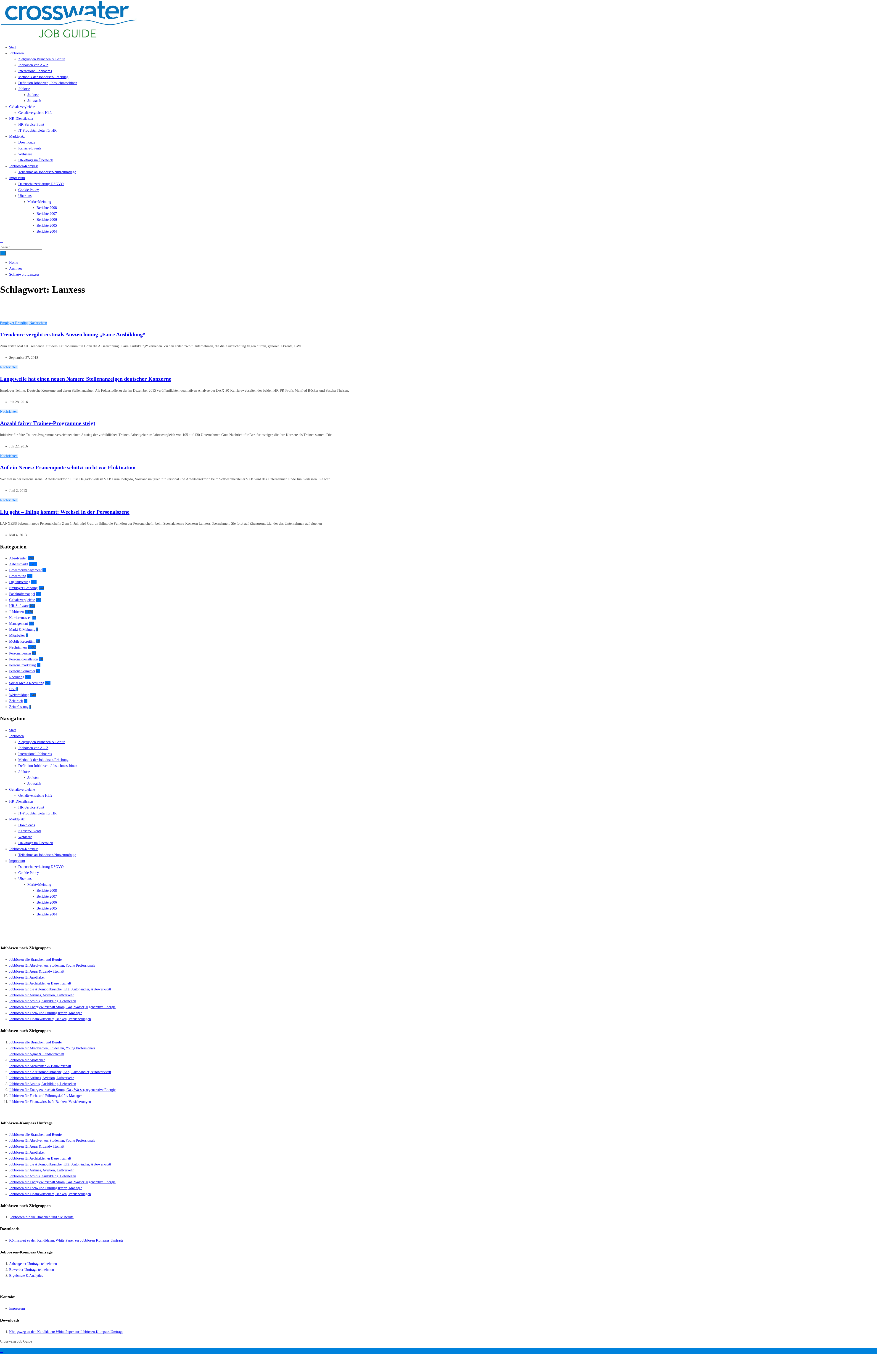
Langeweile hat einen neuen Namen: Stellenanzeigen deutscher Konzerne (85, 379)
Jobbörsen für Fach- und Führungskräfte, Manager (45, 1013)
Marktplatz (17, 136)
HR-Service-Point (31, 124)
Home (13, 262)
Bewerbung (17, 576)
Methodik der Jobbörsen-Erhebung (43, 77)
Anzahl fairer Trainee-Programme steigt (47, 423)
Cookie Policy (28, 190)
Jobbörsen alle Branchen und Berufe (35, 959)
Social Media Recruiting (26, 683)
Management (18, 623)
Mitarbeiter (17, 635)
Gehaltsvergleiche (22, 107)
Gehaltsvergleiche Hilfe (35, 112)
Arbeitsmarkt (18, 564)
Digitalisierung (19, 582)
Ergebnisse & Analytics (26, 1275)
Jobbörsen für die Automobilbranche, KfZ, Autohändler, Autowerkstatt (60, 989)
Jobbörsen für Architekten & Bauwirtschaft (40, 983)
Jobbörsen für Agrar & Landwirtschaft (36, 971)
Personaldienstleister (23, 659)
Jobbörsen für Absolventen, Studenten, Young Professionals (52, 965)
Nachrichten (38, 323)
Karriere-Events (29, 148)
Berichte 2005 (47, 225)
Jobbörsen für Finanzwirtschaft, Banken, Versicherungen (50, 1019)
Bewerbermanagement (25, 570)
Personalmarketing (22, 665)
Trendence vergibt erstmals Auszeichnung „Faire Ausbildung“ (72, 335)
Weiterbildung (19, 695)
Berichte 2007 (47, 213)
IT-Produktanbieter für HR (37, 130)
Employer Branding (14, 323)
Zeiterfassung (19, 707)
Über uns (25, 196)
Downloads (26, 142)
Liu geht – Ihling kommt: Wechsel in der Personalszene (64, 512)
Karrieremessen (20, 618)
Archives (15, 268)
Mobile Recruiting (22, 641)
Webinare (25, 154)
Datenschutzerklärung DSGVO (41, 184)
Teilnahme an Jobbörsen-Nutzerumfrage (47, 172)
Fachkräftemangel (22, 594)
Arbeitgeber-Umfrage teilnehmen (33, 1264)
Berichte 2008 (47, 208)
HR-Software (19, 606)
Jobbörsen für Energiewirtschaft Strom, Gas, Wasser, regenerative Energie (62, 1007)
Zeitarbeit (16, 701)
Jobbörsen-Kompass (23, 166)
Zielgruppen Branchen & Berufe (41, 59)
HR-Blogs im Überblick (35, 160)
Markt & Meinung (22, 629)
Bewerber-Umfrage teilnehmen (31, 1270)
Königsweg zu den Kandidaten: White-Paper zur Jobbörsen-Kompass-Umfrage (66, 1240)
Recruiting (16, 677)
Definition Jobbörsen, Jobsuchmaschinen (47, 83)
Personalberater (20, 653)
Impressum (17, 178)
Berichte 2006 (47, 219)
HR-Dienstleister (21, 118)
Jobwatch (34, 101)
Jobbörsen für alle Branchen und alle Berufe (42, 1217)
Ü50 (12, 689)
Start (12, 47)
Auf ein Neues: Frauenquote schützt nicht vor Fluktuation (67, 468)
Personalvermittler (22, 671)
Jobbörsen (16, 53)
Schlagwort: (24, 274)
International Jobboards (35, 71)
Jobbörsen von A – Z (33, 65)
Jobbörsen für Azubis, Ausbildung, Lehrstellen (42, 1001)
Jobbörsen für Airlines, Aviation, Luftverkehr (41, 995)
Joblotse (24, 89)
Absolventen (18, 558)
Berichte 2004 (47, 231)
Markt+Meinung (39, 202)
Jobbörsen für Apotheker (27, 977)
